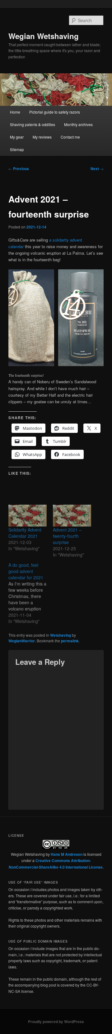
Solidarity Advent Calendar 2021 (24, 533)
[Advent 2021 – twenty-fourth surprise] (72, 516)
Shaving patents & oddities (32, 124)
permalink (70, 641)
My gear (17, 137)
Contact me (70, 137)
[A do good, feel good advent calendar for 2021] (30, 593)
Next (97, 168)
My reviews (42, 137)
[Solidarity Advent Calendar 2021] (27, 516)
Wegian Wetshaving (43, 36)
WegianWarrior (21, 641)
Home (15, 112)
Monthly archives (78, 124)
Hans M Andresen (66, 854)
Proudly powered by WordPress (56, 1021)
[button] (31, 317)
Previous (18, 168)
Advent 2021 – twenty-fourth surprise (67, 536)
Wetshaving (60, 635)
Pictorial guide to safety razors (54, 112)
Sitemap (17, 149)
